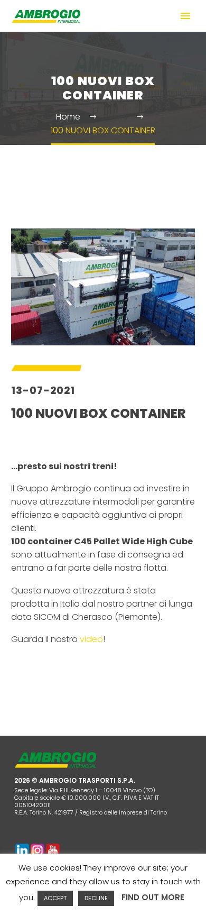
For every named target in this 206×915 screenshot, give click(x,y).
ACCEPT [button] (55, 898)
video (91, 639)
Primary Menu (185, 16)
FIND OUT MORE (152, 897)
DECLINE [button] (96, 898)
